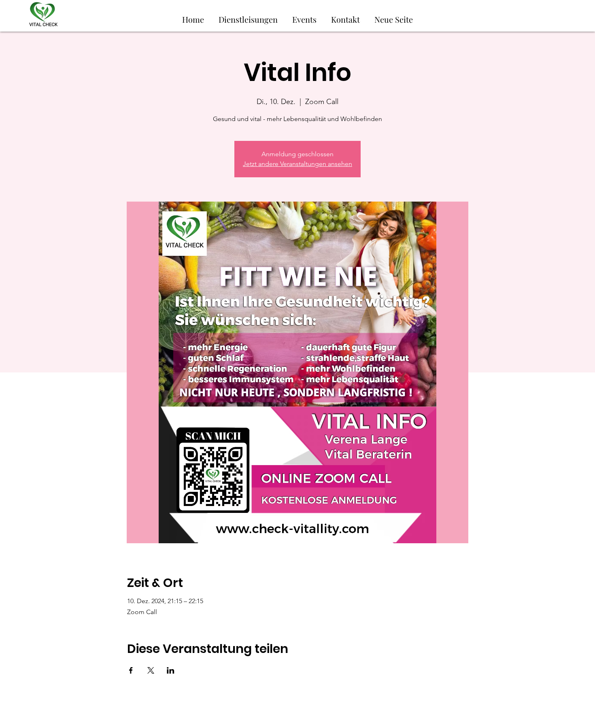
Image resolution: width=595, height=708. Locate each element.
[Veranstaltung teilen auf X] (151, 670)
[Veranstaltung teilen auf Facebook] (131, 670)
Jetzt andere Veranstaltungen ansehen (297, 164)
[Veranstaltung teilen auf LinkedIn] (170, 670)
